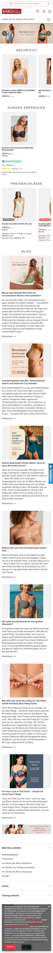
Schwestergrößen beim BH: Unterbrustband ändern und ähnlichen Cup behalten (23, 382)
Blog (26, 251)
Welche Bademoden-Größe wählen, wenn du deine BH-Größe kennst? (23, 464)
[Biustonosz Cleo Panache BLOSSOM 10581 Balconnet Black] (19, 129)
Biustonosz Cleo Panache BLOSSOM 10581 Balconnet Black (18, 149)
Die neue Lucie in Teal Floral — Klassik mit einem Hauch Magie (22, 792)
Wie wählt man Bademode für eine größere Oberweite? (22, 622)
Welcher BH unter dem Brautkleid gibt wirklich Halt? (24, 549)
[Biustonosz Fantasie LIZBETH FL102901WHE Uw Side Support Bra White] (19, 71)
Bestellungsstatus (10, 855)
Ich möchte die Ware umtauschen (17, 872)
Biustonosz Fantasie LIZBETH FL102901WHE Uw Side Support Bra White (18, 91)
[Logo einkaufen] (11, 11)
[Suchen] (48, 19)
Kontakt (5, 876)
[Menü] (50, 11)
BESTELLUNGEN (11, 848)
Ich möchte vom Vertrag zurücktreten (18, 867)
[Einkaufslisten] (37, 11)
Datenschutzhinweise (33, 920)
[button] (4, 33)
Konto (5, 886)
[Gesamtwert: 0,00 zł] (44, 11)
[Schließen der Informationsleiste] (48, 3)
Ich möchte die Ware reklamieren (17, 863)
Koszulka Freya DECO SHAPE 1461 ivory (17, 224)
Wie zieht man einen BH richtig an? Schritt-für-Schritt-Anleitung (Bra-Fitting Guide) (24, 702)
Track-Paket (7, 859)
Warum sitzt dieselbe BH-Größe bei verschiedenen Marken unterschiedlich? (21, 294)
